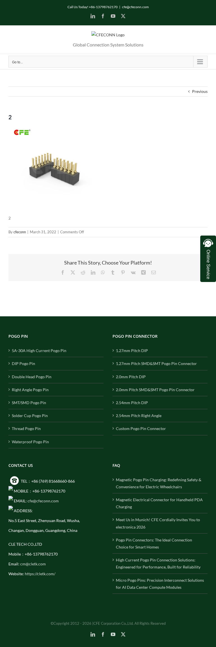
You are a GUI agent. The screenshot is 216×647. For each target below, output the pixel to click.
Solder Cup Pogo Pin (30, 415)
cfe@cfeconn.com (135, 7)
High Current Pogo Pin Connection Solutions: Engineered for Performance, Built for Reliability (158, 563)
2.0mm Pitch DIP (131, 376)
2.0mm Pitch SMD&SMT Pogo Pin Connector (155, 389)
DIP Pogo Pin (23, 363)
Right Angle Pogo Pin (30, 389)
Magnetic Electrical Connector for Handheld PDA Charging (159, 503)
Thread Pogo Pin (26, 428)
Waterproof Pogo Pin (30, 441)
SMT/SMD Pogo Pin (29, 402)
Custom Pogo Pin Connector (141, 428)
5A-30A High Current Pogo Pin (39, 350)
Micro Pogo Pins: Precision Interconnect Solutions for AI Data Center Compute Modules (160, 584)
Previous (200, 91)
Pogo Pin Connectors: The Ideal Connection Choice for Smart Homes (154, 543)
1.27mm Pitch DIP (132, 350)
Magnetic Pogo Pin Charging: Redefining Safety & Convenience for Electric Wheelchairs (158, 483)
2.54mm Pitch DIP (132, 402)
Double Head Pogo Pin (31, 376)
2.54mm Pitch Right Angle (138, 415)
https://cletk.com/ (40, 573)
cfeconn (20, 232)
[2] (50, 128)
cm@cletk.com (33, 563)
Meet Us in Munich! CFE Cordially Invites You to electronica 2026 (158, 523)
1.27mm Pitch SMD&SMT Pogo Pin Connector (156, 363)
